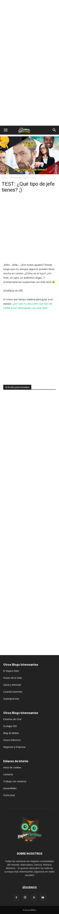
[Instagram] (25, 897)
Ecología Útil (10, 726)
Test (34, 177)
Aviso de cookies (12, 767)
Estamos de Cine (12, 719)
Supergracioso (11, 698)
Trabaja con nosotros (14, 781)
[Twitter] (34, 897)
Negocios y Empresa (14, 746)
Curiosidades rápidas (19, 177)
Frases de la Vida (12, 677)
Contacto (8, 774)
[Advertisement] (29, 31)
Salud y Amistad (12, 684)
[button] (5, 130)
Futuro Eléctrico (11, 740)
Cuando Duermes (12, 691)
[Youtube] (42, 897)
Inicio (4, 177)
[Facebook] (16, 897)
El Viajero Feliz (11, 670)
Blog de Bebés (11, 733)
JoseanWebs (10, 788)
